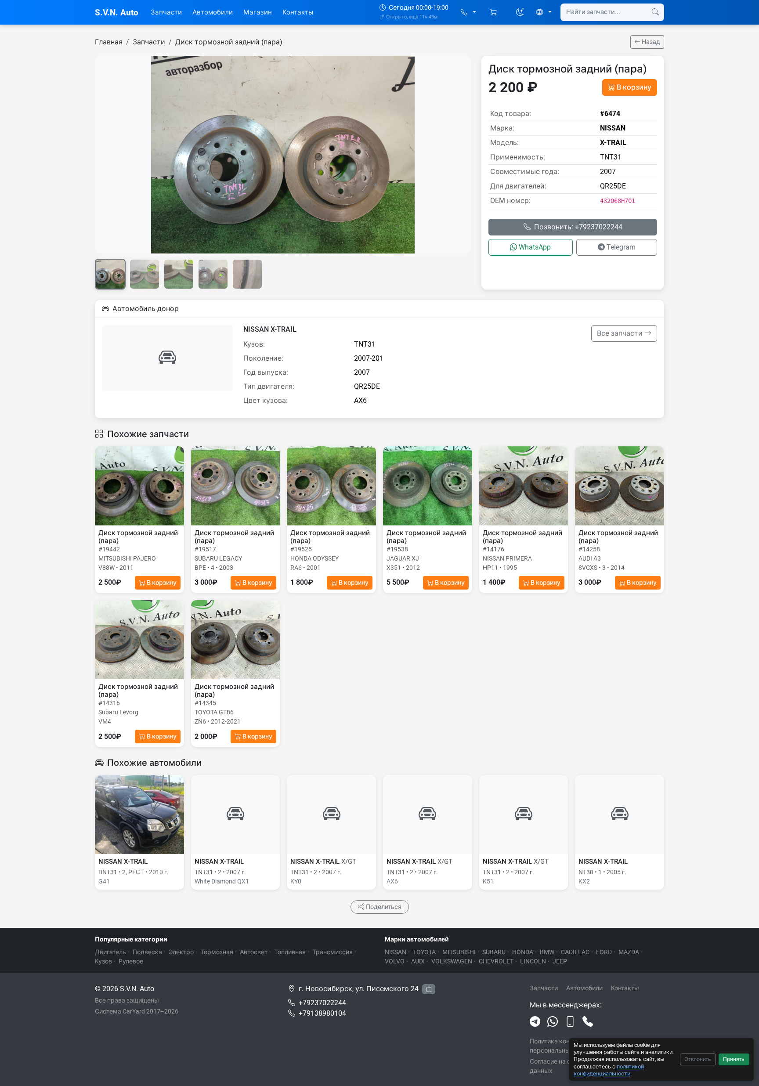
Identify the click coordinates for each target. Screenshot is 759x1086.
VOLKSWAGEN (451, 961)
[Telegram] (535, 1022)
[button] (468, 12)
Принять (734, 1059)
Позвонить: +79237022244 (578, 227)
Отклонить (697, 1059)
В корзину (634, 87)
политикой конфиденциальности (609, 1070)
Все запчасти (620, 333)
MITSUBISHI (459, 952)
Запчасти (166, 12)
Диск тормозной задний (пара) (228, 42)
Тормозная (216, 952)
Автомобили (212, 12)
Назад (650, 41)
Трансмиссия (332, 952)
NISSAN (395, 952)
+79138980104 (322, 1013)
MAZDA (628, 952)
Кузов (103, 961)
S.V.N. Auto (116, 12)
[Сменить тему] (520, 12)
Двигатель (110, 952)
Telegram (621, 247)
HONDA (522, 952)
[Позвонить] (587, 1022)
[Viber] (570, 1022)
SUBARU (494, 952)
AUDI (418, 961)
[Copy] (428, 989)
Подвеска (147, 952)
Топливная (290, 952)
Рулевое (131, 961)
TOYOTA (424, 952)
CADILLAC (575, 952)
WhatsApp (535, 247)
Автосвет (253, 952)
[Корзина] (494, 12)
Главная (109, 42)
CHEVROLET (496, 961)
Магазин (257, 12)
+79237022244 (322, 1003)
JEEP (560, 961)
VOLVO (395, 961)
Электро (181, 952)
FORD (604, 952)
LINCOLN (533, 961)
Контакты (297, 12)
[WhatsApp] (552, 1022)
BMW (547, 952)
